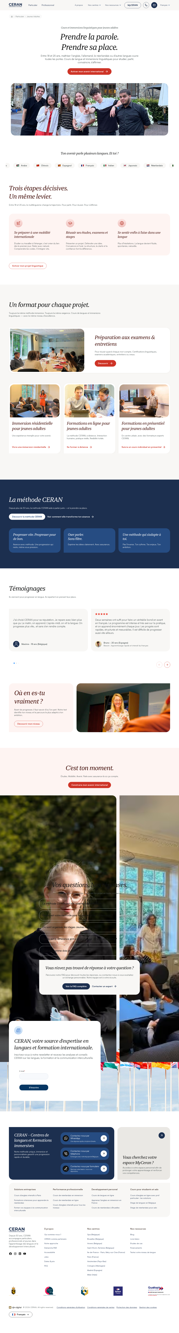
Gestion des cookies (148, 1307)
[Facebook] (10, 1253)
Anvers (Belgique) (94, 1243)
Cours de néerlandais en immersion (68, 1195)
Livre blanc (134, 1239)
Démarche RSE (50, 1248)
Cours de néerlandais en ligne (65, 1200)
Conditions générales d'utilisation (71, 1307)
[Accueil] (12, 16)
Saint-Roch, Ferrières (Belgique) (100, 1248)
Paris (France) (93, 1257)
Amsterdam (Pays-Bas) (96, 1261)
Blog (132, 1234)
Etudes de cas (136, 1243)
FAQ (46, 1266)
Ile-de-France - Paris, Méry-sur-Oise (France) (106, 1252)
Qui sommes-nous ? (52, 1234)
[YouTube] (24, 1253)
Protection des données (126, 1307)
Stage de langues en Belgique (143, 1203)
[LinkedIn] (19, 1253)
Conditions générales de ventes (100, 1307)
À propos (79, 5)
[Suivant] (167, 665)
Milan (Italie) (92, 1275)
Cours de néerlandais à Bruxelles (106, 1208)
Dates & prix (49, 1261)
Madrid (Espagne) (94, 1270)
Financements (136, 1248)
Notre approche (51, 1243)
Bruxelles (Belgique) (95, 1239)
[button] (32, 5)
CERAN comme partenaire (55, 1239)
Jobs (46, 1257)
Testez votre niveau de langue (143, 1252)
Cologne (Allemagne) (96, 1266)
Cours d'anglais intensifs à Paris (27, 1195)
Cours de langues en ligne (103, 1195)
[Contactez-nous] (154, 5)
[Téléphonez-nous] (146, 5)
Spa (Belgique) (93, 1234)
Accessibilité (49, 1252)
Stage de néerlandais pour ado (143, 1208)
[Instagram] (15, 1253)
